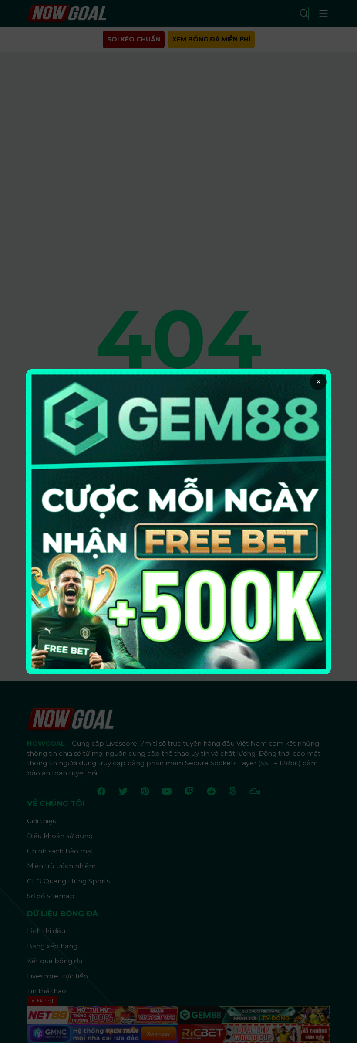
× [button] (318, 382)
